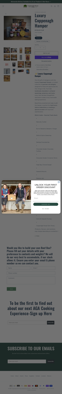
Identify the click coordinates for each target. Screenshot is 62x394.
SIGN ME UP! (46, 204)
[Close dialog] (59, 182)
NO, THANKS (45, 208)
